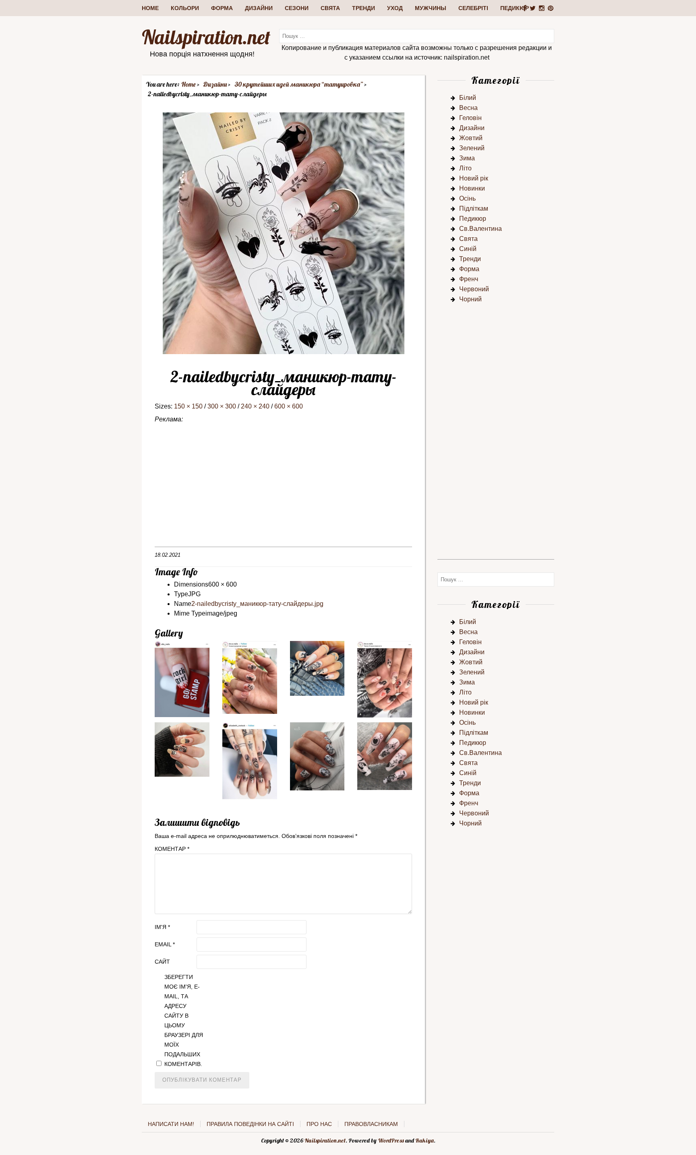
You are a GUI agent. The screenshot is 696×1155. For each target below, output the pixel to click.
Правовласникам (371, 1124)
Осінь (467, 198)
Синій (467, 248)
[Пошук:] (416, 35)
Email (165, 944)
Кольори (185, 8)
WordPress (391, 1140)
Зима (467, 158)
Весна (468, 107)
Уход (395, 8)
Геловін (470, 117)
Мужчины (430, 8)
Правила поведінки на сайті (250, 1124)
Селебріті (473, 8)
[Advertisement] (283, 490)
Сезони (297, 8)
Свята (330, 8)
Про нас (319, 1124)
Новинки (472, 188)
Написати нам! (171, 1124)
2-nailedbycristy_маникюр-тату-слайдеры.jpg (257, 603)
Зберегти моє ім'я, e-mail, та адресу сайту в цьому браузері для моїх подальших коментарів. (183, 1020)
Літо (465, 168)
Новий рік (473, 178)
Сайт (162, 961)
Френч (468, 279)
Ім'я (162, 927)
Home (150, 8)
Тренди (363, 8)
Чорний (470, 299)
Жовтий (471, 138)
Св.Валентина (480, 228)
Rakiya (424, 1140)
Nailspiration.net (206, 37)
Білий (467, 97)
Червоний (474, 289)
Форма (222, 8)
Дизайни (259, 8)
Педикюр (514, 8)
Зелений (472, 148)
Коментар (172, 849)
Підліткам (473, 208)
